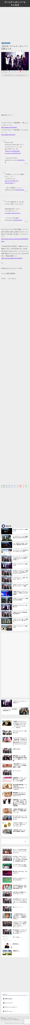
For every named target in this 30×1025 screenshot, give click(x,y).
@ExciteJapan (9, 183)
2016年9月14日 (19, 190)
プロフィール (8, 1011)
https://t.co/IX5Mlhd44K (13, 151)
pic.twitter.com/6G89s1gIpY (13, 153)
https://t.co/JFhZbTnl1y (11, 180)
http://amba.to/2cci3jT (8, 134)
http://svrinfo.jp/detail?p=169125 (11, 258)
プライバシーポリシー (11, 1007)
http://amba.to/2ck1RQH (9, 127)
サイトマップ (8, 1003)
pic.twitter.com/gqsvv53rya (12, 213)
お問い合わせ (8, 998)
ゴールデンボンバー (6, 43)
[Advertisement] (15, 24)
